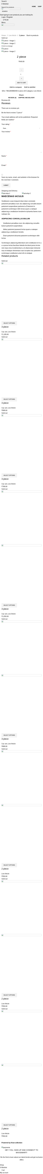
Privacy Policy (34, 1162)
